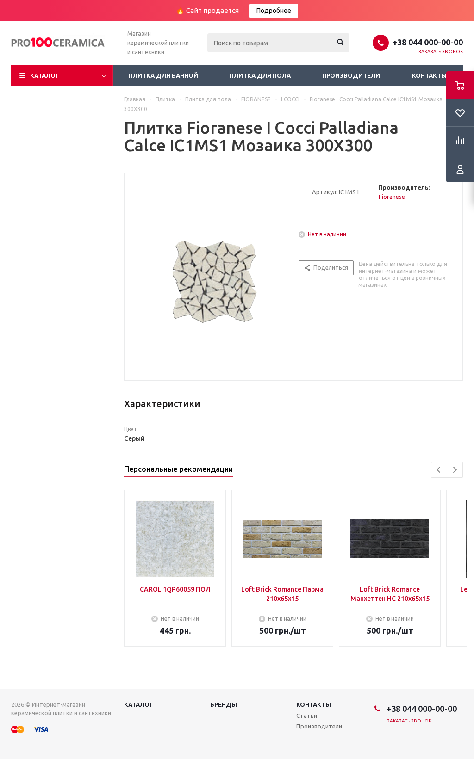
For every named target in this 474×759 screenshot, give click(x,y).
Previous (439, 469)
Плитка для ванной (163, 75)
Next (454, 469)
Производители (351, 75)
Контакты (429, 75)
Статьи (306, 715)
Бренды (223, 704)
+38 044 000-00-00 (428, 42)
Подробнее (273, 10)
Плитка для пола (260, 75)
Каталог (44, 75)
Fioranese (392, 196)
